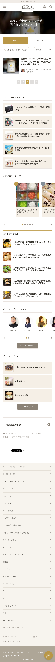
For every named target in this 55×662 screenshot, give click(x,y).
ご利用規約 (39, 652)
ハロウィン (7, 496)
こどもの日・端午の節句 (12, 525)
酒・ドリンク (8, 547)
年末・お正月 (8, 511)
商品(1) (40, 41)
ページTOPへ (27, 444)
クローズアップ (9, 584)
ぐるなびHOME (8, 652)
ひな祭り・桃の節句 (10, 518)
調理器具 (6, 562)
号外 (4, 613)
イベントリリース (9, 606)
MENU (4, 7)
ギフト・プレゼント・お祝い (14, 467)
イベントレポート (9, 577)
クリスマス (7, 503)
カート (44, 7)
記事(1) (15, 41)
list (24, 450)
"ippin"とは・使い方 (10, 642)
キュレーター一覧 (9, 637)
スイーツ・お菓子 (9, 540)
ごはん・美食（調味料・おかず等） (16, 533)
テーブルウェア (9, 569)
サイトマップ (7, 656)
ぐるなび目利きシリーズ (24, 652)
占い (4, 591)
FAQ (15, 656)
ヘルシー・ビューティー (12, 489)
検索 (51, 7)
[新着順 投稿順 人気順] (43, 49)
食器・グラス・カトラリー (13, 555)
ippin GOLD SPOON (10, 620)
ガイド (5, 598)
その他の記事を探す (14, 425)
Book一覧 (31, 637)
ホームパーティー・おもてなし (15, 482)
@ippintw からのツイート (13, 627)
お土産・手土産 (9, 474)
